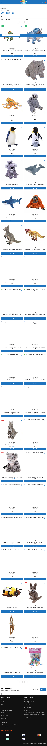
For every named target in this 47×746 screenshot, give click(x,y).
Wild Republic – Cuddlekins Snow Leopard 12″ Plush (12, 477)
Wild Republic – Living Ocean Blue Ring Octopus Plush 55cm (12, 119)
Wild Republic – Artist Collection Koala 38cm (35, 282)
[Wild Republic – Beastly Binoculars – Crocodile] (35, 625)
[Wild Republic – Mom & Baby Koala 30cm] (12, 170)
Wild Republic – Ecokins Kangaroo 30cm (35, 607)
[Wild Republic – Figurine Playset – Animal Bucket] (35, 365)
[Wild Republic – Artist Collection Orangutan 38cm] (35, 202)
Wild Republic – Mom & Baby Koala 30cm (12, 184)
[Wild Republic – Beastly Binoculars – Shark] (35, 528)
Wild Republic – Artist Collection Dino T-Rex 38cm (35, 249)
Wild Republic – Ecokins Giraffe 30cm (35, 575)
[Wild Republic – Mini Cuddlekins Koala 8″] (12, 397)
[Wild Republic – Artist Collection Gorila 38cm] (12, 300)
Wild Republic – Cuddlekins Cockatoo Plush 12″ (12, 347)
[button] (44, 2)
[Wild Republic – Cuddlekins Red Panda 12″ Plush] (12, 267)
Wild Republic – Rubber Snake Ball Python (12, 575)
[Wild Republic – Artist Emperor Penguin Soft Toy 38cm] (12, 137)
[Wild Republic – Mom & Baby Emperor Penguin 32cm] (35, 137)
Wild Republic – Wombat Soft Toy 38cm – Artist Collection (35, 85)
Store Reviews (4, 702)
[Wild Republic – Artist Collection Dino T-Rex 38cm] (35, 235)
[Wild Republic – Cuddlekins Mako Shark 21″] (12, 202)
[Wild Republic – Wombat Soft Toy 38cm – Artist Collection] (35, 70)
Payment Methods (5, 706)
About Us (3, 699)
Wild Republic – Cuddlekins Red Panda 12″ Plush (12, 282)
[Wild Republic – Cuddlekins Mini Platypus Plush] (12, 495)
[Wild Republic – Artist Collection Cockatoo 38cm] (35, 300)
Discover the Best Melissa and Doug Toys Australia (34, 714)
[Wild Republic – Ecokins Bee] (12, 593)
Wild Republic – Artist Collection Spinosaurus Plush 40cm (12, 51)
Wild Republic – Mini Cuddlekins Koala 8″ (12, 412)
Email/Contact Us (4, 729)
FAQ (2, 704)
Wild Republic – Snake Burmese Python (35, 444)
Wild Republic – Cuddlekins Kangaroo (12, 444)
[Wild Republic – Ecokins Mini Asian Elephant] (12, 528)
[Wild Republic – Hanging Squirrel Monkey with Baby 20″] (12, 625)
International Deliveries (29, 701)
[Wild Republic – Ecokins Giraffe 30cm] (35, 560)
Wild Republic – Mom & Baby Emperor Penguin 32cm (35, 152)
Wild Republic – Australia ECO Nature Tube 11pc (12, 84)
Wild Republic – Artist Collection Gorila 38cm (12, 314)
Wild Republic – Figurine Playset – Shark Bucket (35, 477)
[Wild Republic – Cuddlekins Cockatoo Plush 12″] (12, 332)
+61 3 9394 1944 (6, 726)
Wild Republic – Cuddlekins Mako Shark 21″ (12, 217)
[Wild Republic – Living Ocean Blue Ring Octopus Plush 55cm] (12, 103)
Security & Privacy (4, 718)
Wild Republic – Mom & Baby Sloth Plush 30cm (35, 118)
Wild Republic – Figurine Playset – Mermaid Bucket (35, 347)
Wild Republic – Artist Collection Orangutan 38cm (35, 217)
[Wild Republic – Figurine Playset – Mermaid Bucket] (35, 332)
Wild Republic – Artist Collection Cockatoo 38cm (35, 314)
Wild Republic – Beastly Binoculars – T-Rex (12, 672)
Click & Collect (27, 706)
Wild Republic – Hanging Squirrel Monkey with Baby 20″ (12, 640)
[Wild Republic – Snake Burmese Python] (35, 430)
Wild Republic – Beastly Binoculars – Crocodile (35, 640)
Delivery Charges (27, 702)
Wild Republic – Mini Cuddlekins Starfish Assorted (35, 412)
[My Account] (43, 2)
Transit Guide (27, 704)
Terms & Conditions (5, 715)
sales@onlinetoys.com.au (6, 730)
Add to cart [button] (12, 55)
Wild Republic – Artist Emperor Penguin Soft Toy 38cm (12, 152)
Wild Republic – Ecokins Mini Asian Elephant (11, 542)
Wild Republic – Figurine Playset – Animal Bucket (35, 379)
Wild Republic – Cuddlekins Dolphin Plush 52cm (35, 184)
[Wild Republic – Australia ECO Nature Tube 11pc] (12, 70)
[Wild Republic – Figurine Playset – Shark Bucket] (35, 463)
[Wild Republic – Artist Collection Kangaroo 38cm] (12, 235)
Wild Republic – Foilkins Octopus (12, 379)
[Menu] (2, 2)
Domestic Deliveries (28, 699)
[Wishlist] (23, 19)
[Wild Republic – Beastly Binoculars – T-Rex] (12, 658)
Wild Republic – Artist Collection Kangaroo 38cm (12, 249)
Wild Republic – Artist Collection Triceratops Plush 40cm (35, 51)
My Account (3, 712)
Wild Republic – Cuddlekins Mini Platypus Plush (12, 509)
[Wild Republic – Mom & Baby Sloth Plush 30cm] (35, 103)
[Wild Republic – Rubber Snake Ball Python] (12, 560)
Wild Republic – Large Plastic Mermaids (35, 672)
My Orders (3, 713)
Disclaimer (3, 717)
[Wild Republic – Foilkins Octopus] (12, 365)
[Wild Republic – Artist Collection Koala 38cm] (35, 267)
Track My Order (4, 720)
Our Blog (2, 701)
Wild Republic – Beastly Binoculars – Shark (35, 542)
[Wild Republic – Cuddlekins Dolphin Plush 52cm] (35, 170)
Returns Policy (27, 707)
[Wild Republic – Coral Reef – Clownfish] (35, 495)
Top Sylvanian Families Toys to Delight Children (34, 712)
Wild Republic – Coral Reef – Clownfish (35, 509)
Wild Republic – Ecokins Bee (11, 607)
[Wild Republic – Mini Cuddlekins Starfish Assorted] (35, 397)
